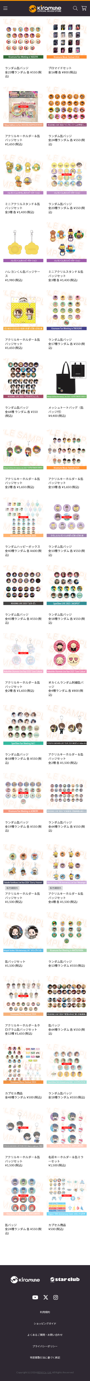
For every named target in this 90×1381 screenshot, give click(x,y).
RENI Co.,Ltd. (44, 1372)
